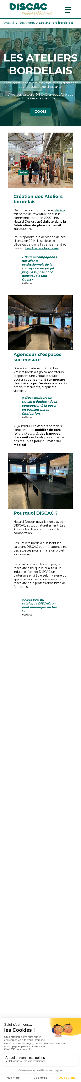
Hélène (59, 210)
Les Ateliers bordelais (42, 248)
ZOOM (40, 112)
